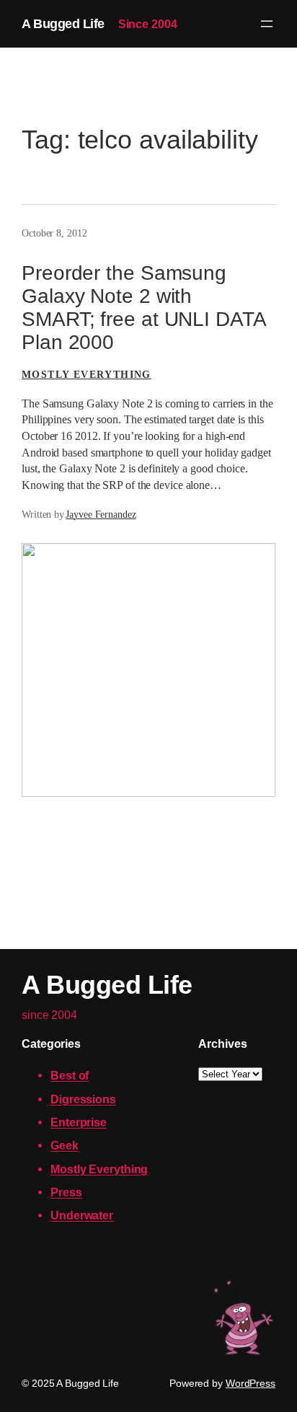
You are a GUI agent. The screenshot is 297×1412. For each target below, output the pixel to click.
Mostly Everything (86, 374)
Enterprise (78, 1122)
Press (66, 1192)
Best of (69, 1075)
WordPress (250, 1383)
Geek (64, 1145)
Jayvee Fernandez (101, 514)
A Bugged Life (63, 23)
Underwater (81, 1215)
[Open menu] (266, 23)
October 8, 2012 (54, 233)
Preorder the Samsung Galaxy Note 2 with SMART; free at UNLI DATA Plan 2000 (144, 307)
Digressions (83, 1099)
